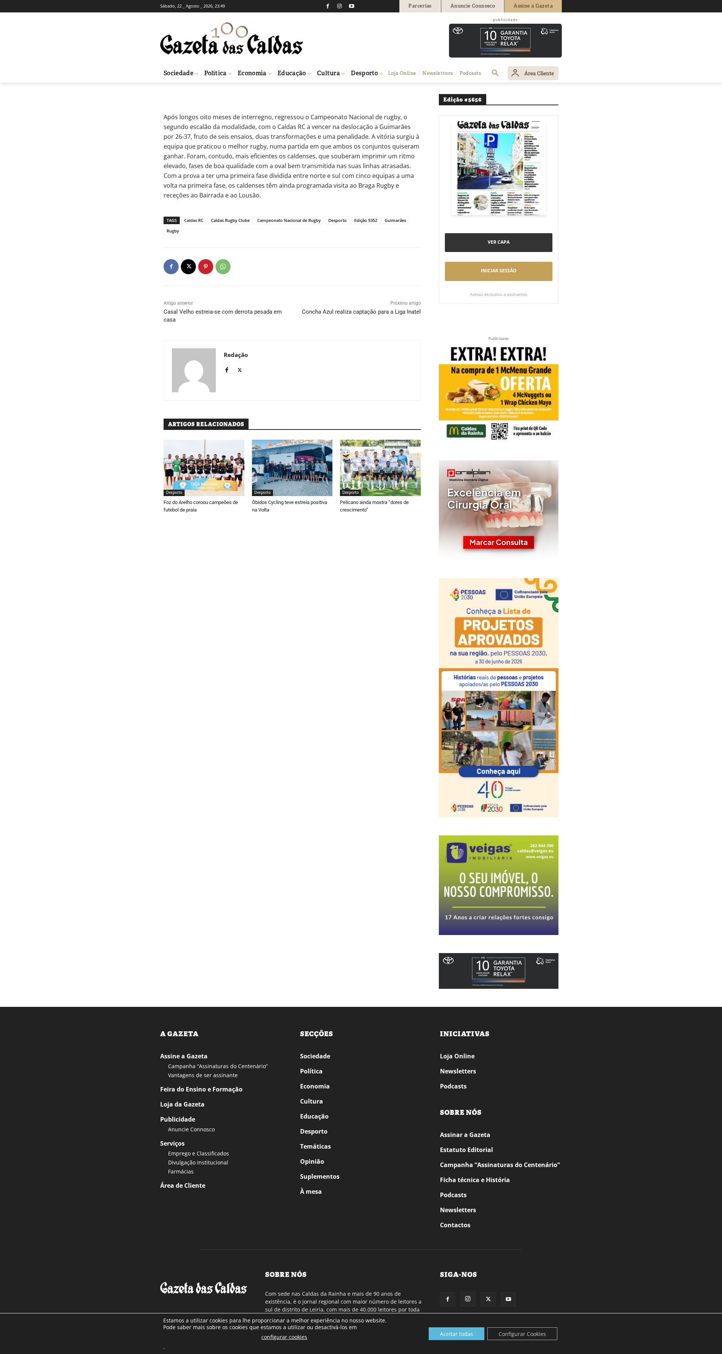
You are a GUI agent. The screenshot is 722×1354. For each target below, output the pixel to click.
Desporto (191, 93)
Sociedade (315, 1056)
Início (171, 93)
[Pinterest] (205, 266)
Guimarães (395, 220)
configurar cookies (284, 1336)
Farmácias (181, 1171)
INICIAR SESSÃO (499, 270)
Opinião (312, 1161)
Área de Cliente (182, 1185)
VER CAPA (499, 242)
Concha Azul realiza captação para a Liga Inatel (361, 311)
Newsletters (458, 1071)
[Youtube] (351, 6)
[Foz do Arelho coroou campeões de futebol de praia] (204, 468)
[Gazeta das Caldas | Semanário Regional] (231, 38)
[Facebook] (327, 6)
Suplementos (320, 1176)
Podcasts (453, 1086)
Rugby (173, 231)
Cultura (311, 1101)
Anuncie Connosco (191, 1129)
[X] (188, 266)
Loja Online (457, 1056)
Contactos (455, 1225)
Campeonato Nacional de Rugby (289, 220)
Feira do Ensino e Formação (201, 1089)
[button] (495, 73)
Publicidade (177, 1119)
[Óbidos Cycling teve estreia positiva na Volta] (292, 468)
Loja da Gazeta (182, 1104)
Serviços (172, 1143)
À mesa (311, 1191)
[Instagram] (339, 6)
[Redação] (194, 370)
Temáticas (315, 1146)
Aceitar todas (456, 1333)
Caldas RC (193, 220)
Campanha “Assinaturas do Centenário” (218, 1066)
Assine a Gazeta (184, 1056)
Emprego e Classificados (198, 1153)
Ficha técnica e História (475, 1180)
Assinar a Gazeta (465, 1135)
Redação (236, 354)
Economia (315, 1086)
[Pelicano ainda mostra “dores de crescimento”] (380, 468)
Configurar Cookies (522, 1333)
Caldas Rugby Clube (230, 220)
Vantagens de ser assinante (203, 1075)
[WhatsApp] (223, 266)
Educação (314, 1116)
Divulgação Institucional (198, 1162)
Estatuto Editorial (466, 1150)
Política (311, 1071)
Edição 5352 (365, 220)
